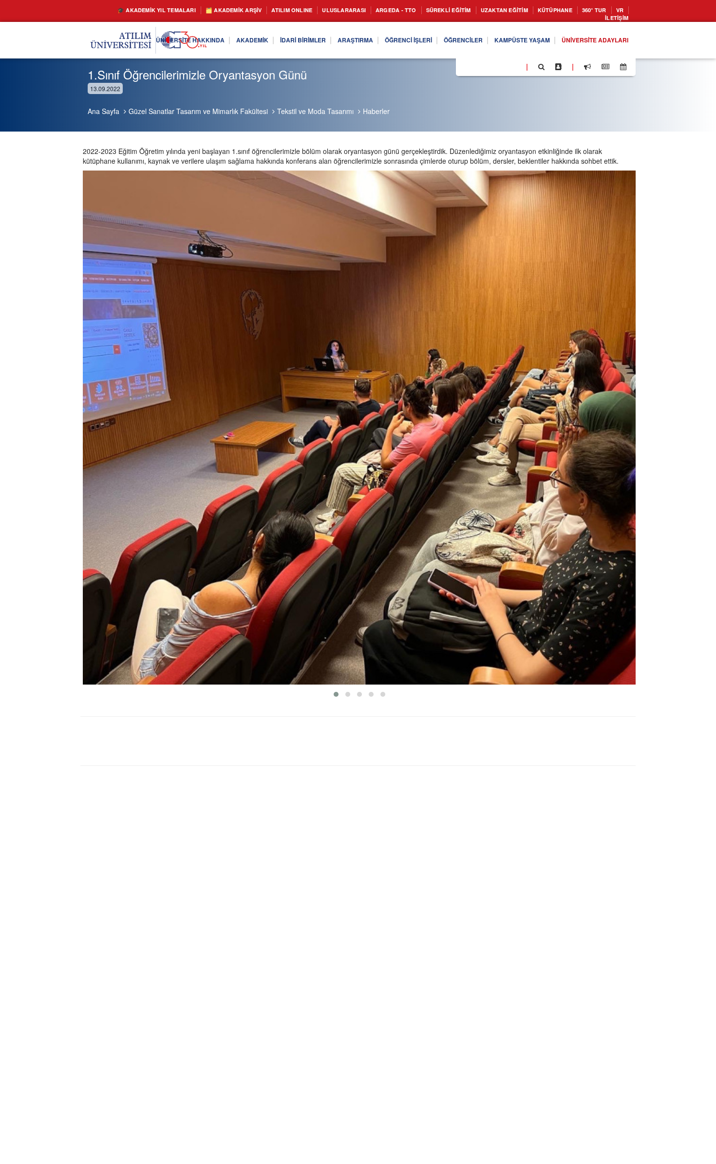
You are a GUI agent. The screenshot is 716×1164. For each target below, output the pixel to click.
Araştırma (319, 43)
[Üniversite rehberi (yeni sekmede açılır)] (558, 69)
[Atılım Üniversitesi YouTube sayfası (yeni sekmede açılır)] (515, 68)
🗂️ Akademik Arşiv (236, 10)
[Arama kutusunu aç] (541, 69)
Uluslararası (363, 10)
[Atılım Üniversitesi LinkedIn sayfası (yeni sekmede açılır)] (489, 68)
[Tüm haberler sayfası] (605, 69)
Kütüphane (603, 10)
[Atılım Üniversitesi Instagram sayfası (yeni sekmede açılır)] (502, 68)
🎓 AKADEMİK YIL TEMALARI (146, 10)
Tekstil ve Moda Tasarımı (315, 111)
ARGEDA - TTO (421, 10)
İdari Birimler (260, 43)
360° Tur (557, 19)
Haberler (376, 111)
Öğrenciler (441, 43)
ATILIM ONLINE (304, 10)
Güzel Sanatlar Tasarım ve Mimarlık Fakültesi (198, 111)
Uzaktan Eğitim (546, 10)
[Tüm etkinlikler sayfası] (623, 69)
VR (585, 19)
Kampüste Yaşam (508, 43)
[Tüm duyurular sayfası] (587, 69)
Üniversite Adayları (589, 43)
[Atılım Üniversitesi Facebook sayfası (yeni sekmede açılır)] (466, 68)
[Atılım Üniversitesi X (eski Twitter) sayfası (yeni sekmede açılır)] (478, 70)
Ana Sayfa (103, 111)
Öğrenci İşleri (379, 43)
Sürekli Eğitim (481, 10)
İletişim (614, 19)
